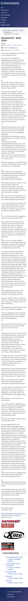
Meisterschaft (5, 10)
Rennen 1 (9, 580)
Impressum (10, 594)
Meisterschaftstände (7, 513)
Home (2, 7)
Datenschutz (10, 596)
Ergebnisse (4, 12)
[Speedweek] (7, 525)
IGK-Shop (3, 20)
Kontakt (3, 22)
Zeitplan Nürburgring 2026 (15, 557)
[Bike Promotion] (11, 521)
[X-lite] (14, 535)
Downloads (4, 17)
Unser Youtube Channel (14, 591)
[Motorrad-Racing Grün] (7, 546)
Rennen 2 (9, 576)
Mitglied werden (5, 25)
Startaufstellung (11, 571)
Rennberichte (13, 47)
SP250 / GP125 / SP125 (16, 573)
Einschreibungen (5, 15)
